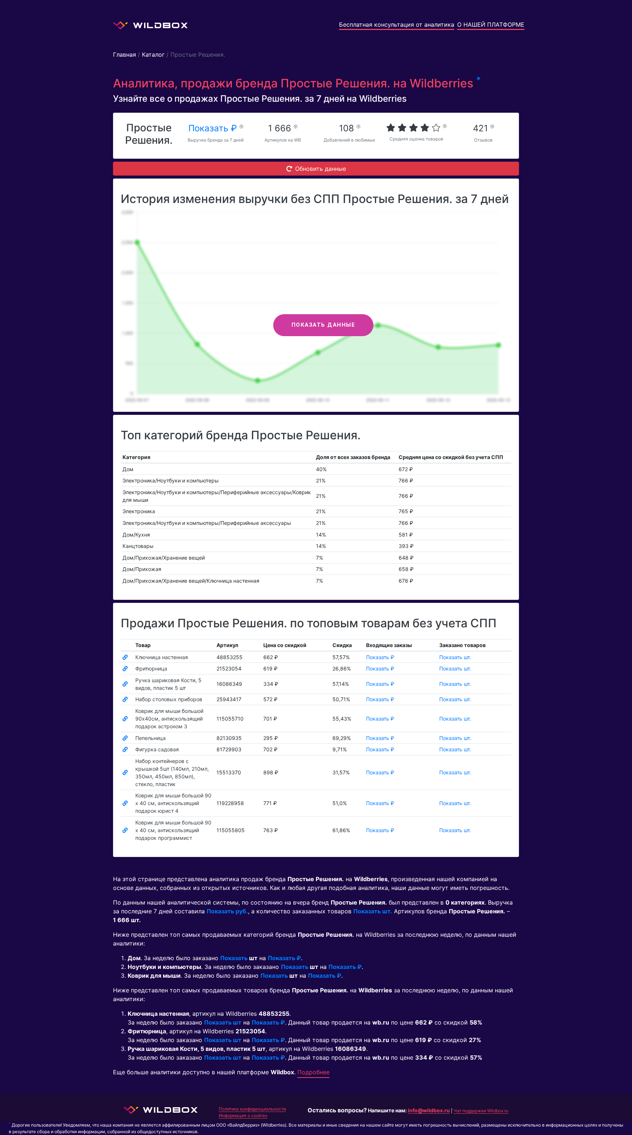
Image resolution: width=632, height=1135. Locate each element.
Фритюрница (151, 668)
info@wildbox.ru (429, 1110)
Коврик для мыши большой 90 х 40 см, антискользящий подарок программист (173, 830)
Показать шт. (455, 657)
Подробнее (313, 1072)
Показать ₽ (214, 128)
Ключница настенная (161, 657)
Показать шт (222, 1022)
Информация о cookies (243, 1115)
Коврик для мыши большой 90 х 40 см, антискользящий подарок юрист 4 (173, 803)
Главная (124, 54)
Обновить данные (320, 168)
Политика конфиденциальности (252, 1109)
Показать (234, 958)
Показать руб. (227, 911)
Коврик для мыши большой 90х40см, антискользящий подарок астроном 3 (169, 718)
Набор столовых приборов (168, 699)
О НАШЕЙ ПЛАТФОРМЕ (490, 24)
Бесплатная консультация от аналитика (396, 24)
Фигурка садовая (157, 749)
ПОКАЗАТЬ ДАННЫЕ (323, 325)
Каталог (153, 54)
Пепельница (150, 738)
